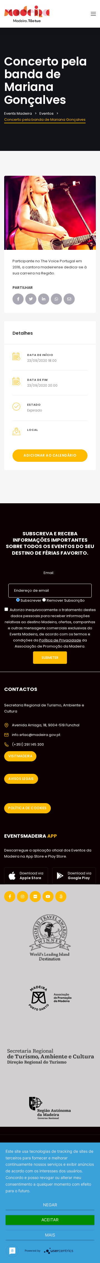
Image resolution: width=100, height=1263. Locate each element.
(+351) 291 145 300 (28, 744)
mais (50, 1235)
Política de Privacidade (60, 640)
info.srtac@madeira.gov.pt (36, 734)
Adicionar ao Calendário (50, 455)
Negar (50, 1204)
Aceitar (50, 1219)
